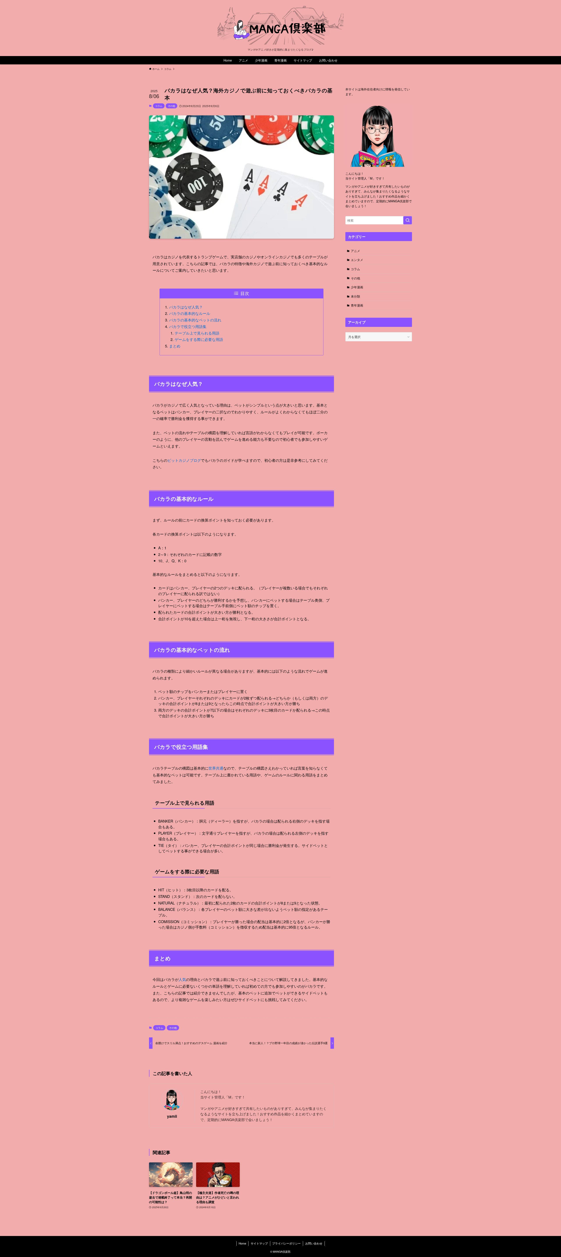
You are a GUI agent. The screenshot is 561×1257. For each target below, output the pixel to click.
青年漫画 (357, 305)
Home (242, 1243)
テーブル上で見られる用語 (197, 333)
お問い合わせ (313, 1243)
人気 (182, 979)
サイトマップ (259, 1243)
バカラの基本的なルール (189, 313)
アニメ (355, 251)
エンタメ (357, 259)
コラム (158, 106)
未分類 (355, 296)
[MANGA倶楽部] (280, 25)
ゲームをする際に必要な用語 (199, 339)
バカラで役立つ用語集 (187, 326)
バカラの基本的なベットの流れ (195, 320)
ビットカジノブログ (184, 460)
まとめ (174, 346)
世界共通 (215, 768)
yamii (172, 1116)
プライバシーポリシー (286, 1243)
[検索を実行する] (407, 220)
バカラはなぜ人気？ (186, 307)
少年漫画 (357, 287)
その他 (171, 106)
